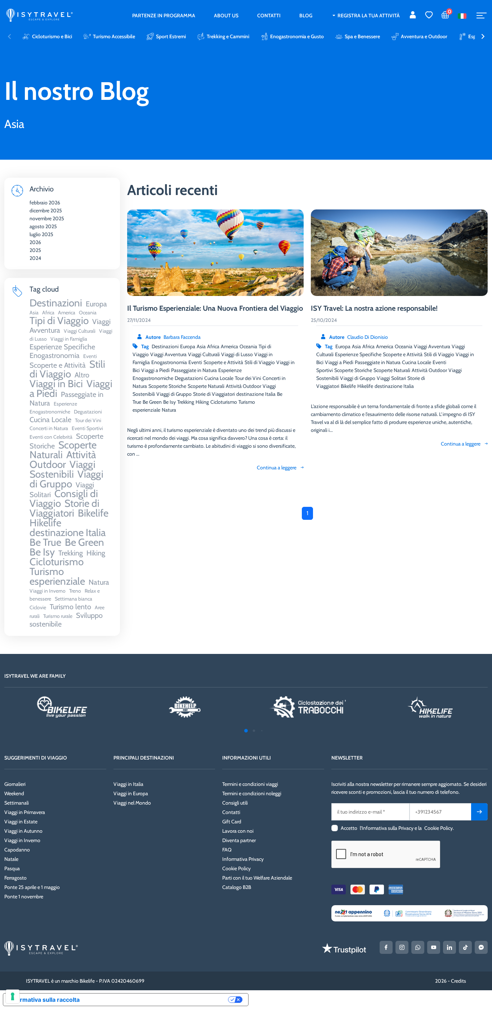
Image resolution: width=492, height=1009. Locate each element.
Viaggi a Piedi (155, 370)
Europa (187, 346)
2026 (35, 242)
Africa (213, 346)
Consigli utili (235, 803)
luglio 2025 (41, 234)
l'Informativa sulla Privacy (386, 828)
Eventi (195, 362)
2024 (35, 258)
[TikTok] (465, 947)
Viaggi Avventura (168, 354)
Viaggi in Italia (128, 784)
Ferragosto (15, 878)
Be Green (152, 402)
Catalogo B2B (236, 887)
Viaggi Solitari (391, 378)
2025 (35, 250)
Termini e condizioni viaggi (250, 784)
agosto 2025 (43, 226)
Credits (458, 981)
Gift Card (231, 821)
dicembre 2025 (46, 210)
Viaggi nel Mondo (132, 803)
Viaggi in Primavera (24, 812)
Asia (201, 346)
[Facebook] (386, 947)
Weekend (14, 793)
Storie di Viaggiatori (214, 394)
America (229, 346)
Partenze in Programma (163, 15)
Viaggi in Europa (130, 793)
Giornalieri (15, 784)
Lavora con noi (238, 831)
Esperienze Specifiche (358, 354)
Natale (11, 859)
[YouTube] (433, 947)
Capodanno (17, 849)
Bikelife (348, 386)
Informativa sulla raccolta (44, 999)
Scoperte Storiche (167, 386)
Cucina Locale (218, 378)
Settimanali (16, 803)
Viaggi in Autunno (23, 831)
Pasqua (12, 868)
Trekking (185, 402)
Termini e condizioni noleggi (251, 793)
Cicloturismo (223, 402)
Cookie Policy (236, 868)
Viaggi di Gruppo (174, 394)
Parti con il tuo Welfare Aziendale (257, 878)
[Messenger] (481, 947)
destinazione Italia (256, 394)
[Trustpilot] (344, 948)
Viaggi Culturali (204, 354)
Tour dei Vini (248, 378)
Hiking (202, 402)
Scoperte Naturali (206, 386)
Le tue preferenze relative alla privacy (157, 999)
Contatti (269, 15)
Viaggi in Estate (20, 821)
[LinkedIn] (449, 947)
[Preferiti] (429, 15)
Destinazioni (165, 346)
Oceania (248, 346)
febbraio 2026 (45, 202)
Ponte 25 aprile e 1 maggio (32, 887)
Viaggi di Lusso (237, 354)
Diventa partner (239, 840)
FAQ (227, 849)
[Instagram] (401, 947)
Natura (169, 410)
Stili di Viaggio (260, 362)
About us (226, 15)
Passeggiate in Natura (194, 370)
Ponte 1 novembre (23, 896)
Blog (305, 15)
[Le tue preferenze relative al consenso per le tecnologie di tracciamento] (12, 996)
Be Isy (169, 402)
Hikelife (365, 386)
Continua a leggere (276, 467)
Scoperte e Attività (223, 362)
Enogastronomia (169, 362)
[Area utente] (412, 15)
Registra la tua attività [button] (368, 15)
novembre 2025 (47, 218)
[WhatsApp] (417, 947)
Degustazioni (189, 378)
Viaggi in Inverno (22, 840)
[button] (483, 36)
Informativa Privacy (243, 859)
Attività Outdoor (243, 386)
